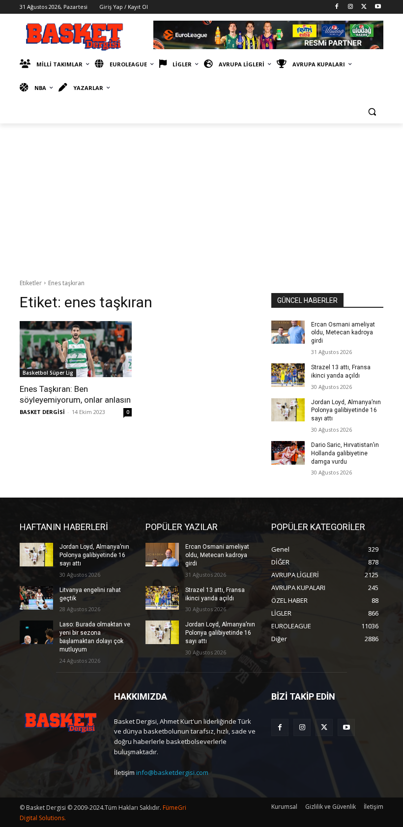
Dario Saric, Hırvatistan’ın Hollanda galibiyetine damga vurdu (345, 453)
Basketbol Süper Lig (48, 372)
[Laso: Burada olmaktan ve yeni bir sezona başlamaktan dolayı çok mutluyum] (36, 632)
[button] (371, 111)
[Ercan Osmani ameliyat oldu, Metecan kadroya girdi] (288, 332)
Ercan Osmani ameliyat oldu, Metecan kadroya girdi (343, 333)
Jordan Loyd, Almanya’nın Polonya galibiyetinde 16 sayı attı (346, 410)
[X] (364, 7)
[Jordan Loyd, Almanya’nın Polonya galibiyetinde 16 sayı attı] (288, 410)
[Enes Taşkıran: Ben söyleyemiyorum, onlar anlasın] (76, 349)
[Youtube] (377, 7)
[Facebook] (337, 7)
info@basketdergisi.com (172, 772)
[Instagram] (350, 7)
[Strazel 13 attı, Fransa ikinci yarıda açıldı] (288, 375)
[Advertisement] (201, 197)
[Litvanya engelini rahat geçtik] (36, 598)
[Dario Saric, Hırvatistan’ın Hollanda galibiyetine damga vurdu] (288, 453)
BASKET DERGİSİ (42, 411)
